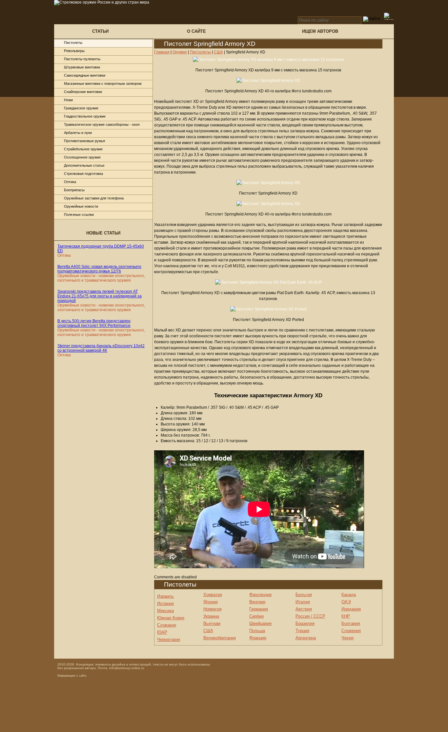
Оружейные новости (81, 206)
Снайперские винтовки (83, 92)
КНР (345, 616)
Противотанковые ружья (84, 141)
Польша (257, 630)
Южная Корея (170, 617)
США (208, 630)
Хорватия (212, 594)
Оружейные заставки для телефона (94, 198)
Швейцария (260, 623)
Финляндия (260, 594)
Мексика (165, 610)
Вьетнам (211, 623)
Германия (258, 609)
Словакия (166, 625)
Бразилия (305, 623)
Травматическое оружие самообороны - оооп (102, 124)
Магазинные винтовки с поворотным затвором (103, 83)
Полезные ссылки (79, 214)
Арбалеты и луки (78, 133)
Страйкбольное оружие (83, 149)
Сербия (256, 616)
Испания (165, 603)
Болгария (350, 623)
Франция (257, 637)
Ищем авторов (320, 31)
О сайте (196, 31)
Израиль (165, 596)
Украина (211, 616)
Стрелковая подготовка (83, 174)
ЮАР (162, 632)
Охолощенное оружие (82, 157)
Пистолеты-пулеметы (82, 59)
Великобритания (219, 637)
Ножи (68, 100)
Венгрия (257, 601)
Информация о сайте (72, 675)
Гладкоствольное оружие (85, 116)
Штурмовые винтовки (82, 67)
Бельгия (303, 594)
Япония (210, 601)
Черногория (168, 639)
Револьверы (74, 51)
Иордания (351, 609)
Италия (302, 601)
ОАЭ (346, 601)
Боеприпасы (74, 190)
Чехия (347, 637)
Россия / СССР (310, 616)
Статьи (100, 31)
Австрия (303, 609)
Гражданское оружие (81, 108)
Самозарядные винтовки (84, 75)
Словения (351, 630)
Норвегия (212, 609)
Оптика (70, 182)
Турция (302, 630)
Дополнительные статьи (84, 165)
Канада (348, 594)
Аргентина (305, 637)
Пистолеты (73, 43)
